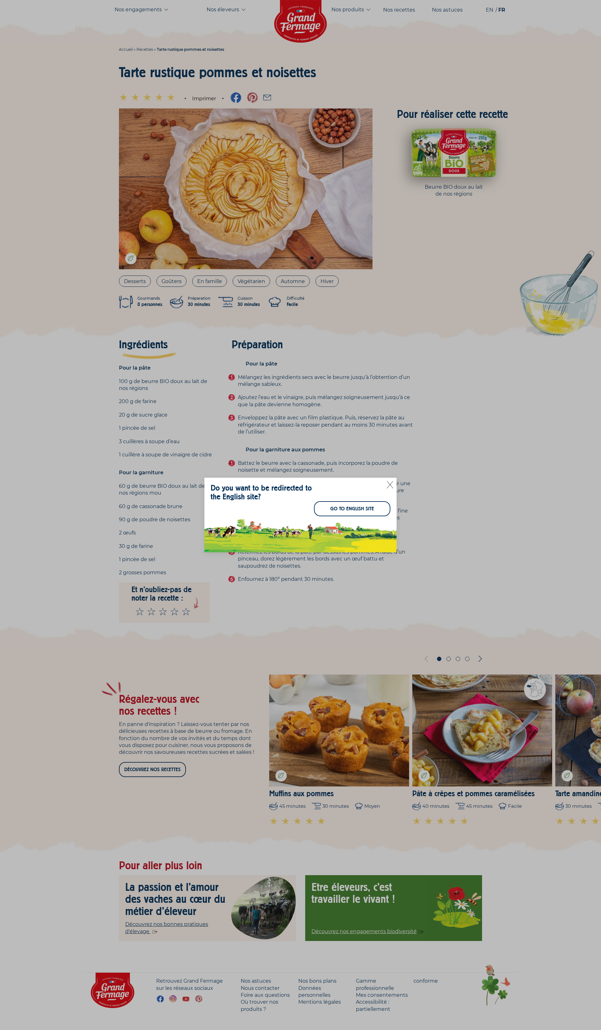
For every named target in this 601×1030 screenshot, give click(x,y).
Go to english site (352, 509)
